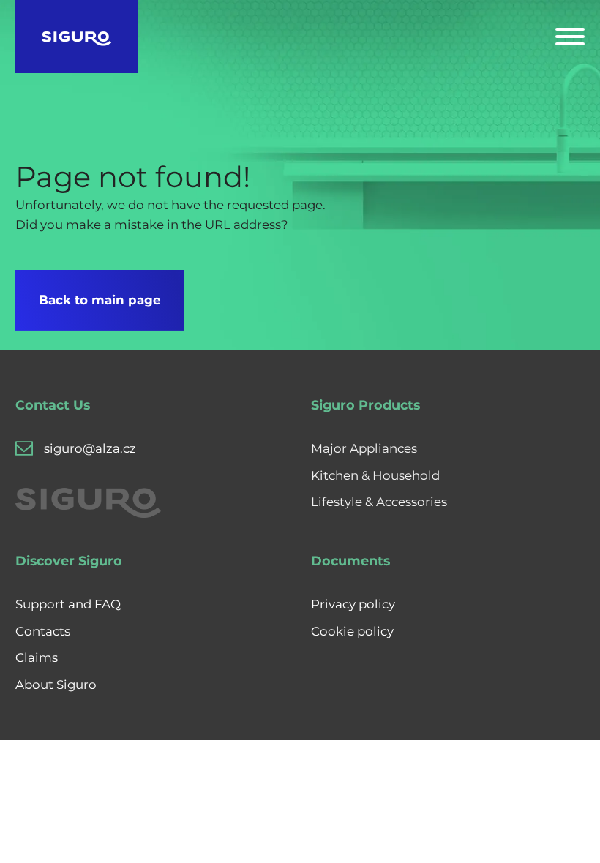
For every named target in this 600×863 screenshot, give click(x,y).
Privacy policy (353, 604)
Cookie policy (352, 631)
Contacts (42, 631)
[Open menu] (570, 36)
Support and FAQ (68, 604)
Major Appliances (364, 448)
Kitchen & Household (375, 475)
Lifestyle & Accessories (379, 501)
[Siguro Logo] (76, 36)
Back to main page (100, 300)
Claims (36, 657)
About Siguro (56, 684)
